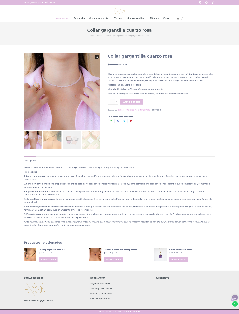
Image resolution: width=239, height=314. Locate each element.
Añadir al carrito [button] (48, 259)
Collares (121, 110)
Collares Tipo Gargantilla (138, 110)
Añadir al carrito (131, 101)
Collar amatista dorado (181, 249)
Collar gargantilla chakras (52, 249)
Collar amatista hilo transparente (120, 249)
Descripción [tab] (30, 160)
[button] (97, 57)
